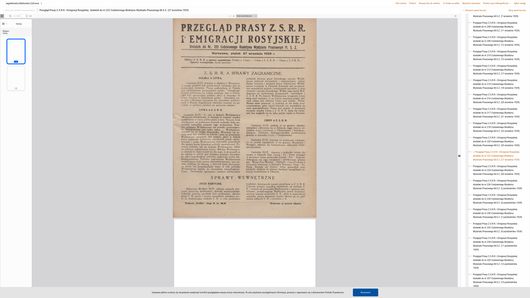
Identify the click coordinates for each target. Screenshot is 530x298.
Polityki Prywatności (334, 292)
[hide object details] (459, 156)
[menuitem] (498, 26)
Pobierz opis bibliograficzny (495, 3)
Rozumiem (365, 292)
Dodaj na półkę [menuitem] (452, 3)
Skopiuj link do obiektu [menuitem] (429, 3)
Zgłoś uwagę (520, 3)
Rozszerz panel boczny (475, 10)
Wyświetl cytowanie (471, 3)
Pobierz (412, 3)
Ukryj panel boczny (517, 10)
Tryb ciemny (400, 3)
